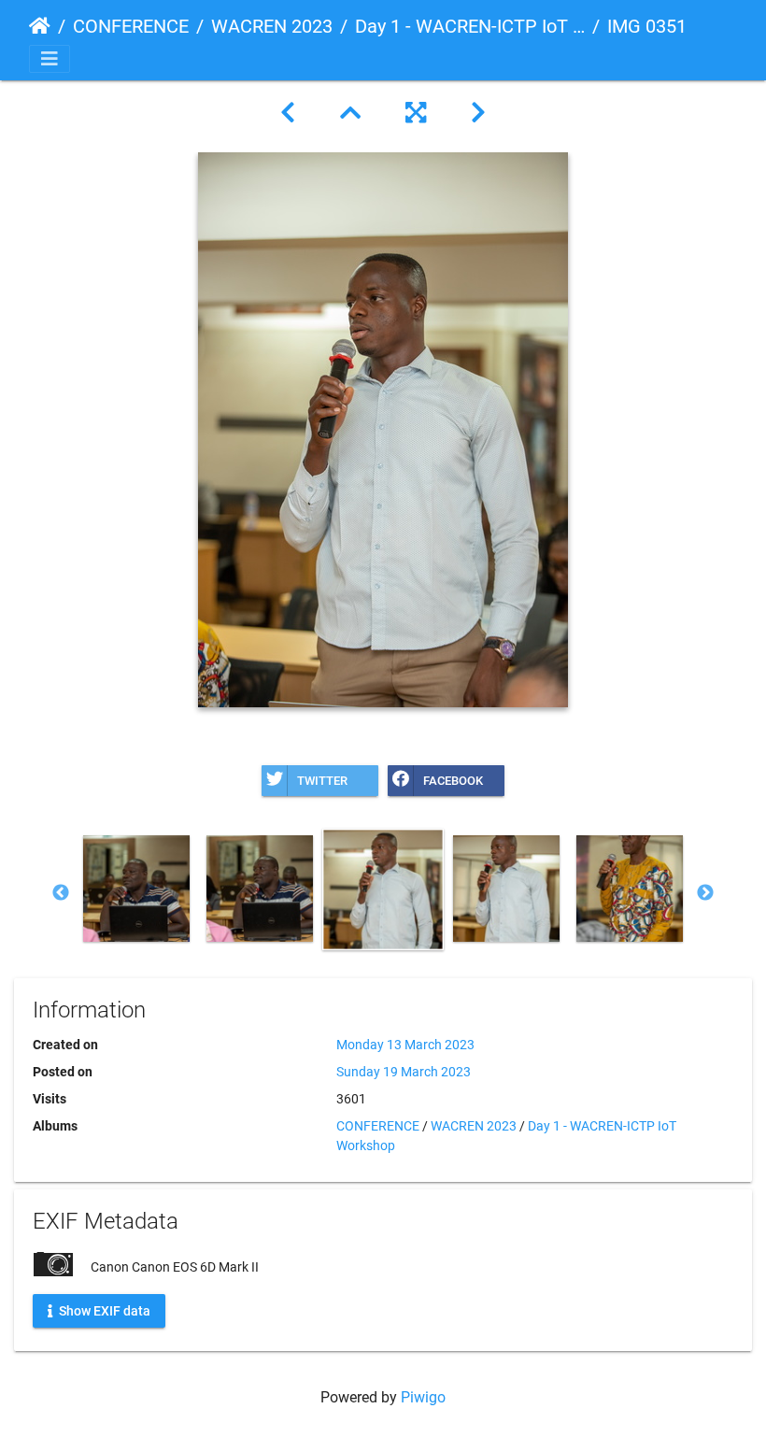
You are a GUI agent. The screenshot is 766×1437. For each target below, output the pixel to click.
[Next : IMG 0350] (478, 113)
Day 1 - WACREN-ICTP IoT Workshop (470, 26)
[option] (136, 888)
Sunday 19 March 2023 (403, 1071)
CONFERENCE (131, 26)
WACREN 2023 (272, 26)
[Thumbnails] (350, 113)
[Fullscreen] (415, 113)
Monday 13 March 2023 (405, 1044)
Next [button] (705, 893)
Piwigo (423, 1397)
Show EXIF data (103, 1309)
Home (39, 26)
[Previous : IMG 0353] (288, 113)
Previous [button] (60, 893)
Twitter (322, 781)
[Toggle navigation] (49, 59)
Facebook (453, 781)
